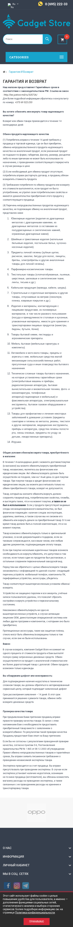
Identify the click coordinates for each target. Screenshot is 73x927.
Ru (14, 4)
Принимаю (36, 921)
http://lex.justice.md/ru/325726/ (20, 95)
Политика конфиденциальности (35, 912)
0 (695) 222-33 (56, 4)
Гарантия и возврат (21, 71)
